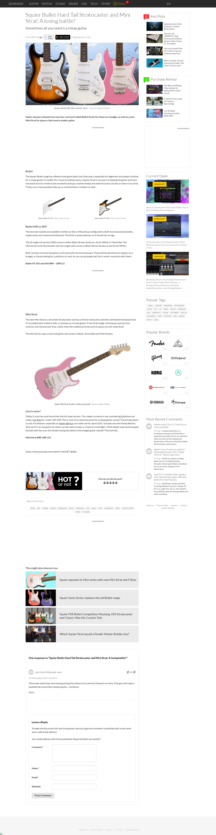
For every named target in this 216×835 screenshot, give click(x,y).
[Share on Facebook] (122, 501)
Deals (122, 3)
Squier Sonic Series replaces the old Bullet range (90, 597)
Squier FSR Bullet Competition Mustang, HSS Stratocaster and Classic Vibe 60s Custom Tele (96, 615)
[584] (157, 357)
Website (36, 786)
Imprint (174, 505)
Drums (73, 3)
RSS (204, 3)
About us (150, 505)
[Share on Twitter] (133, 501)
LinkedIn (178, 3)
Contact (183, 505)
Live (84, 3)
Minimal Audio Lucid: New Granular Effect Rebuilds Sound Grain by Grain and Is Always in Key (166, 233)
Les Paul (37, 419)
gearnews (16, 3)
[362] (178, 372)
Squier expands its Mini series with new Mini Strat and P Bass (98, 579)
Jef (40, 37)
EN (169, 3)
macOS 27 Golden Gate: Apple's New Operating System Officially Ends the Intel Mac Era (170, 477)
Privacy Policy (162, 505)
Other (105, 3)
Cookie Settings (167, 508)
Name (35, 768)
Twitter (197, 3)
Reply (31, 692)
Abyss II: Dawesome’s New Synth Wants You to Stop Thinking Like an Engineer (167, 197)
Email (35, 777)
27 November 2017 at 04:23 (43, 678)
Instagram (184, 3)
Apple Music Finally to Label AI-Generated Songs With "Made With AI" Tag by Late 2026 (169, 452)
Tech (94, 3)
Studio (60, 3)
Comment (37, 747)
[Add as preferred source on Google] (62, 37)
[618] (178, 343)
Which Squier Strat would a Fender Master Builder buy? (94, 634)
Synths (47, 3)
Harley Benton (66, 423)
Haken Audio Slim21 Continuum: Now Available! (170, 426)
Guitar (33, 3)
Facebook (191, 3)
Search (211, 4)
